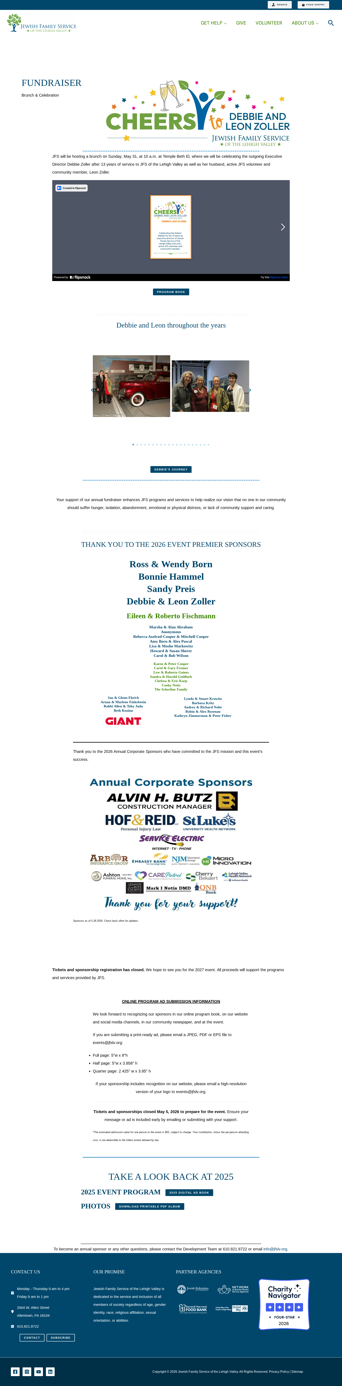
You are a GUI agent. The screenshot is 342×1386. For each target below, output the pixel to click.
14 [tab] (185, 445)
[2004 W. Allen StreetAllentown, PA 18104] (30, 1312)
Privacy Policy (279, 1371)
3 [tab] (141, 445)
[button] (280, 5)
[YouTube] (38, 1371)
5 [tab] (149, 445)
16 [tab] (193, 445)
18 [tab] (201, 445)
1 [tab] (133, 445)
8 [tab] (161, 445)
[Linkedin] (50, 1371)
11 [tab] (173, 445)
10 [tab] (169, 445)
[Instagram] (27, 1371)
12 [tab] (177, 445)
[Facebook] (15, 1371)
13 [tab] (181, 445)
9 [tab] (165, 445)
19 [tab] (205, 445)
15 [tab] (189, 445)
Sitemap (297, 1371)
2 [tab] (137, 445)
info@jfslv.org (275, 1249)
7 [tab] (157, 445)
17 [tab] (197, 445)
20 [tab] (209, 445)
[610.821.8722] (25, 1326)
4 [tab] (145, 445)
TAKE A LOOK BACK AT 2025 (171, 1176)
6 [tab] (153, 445)
